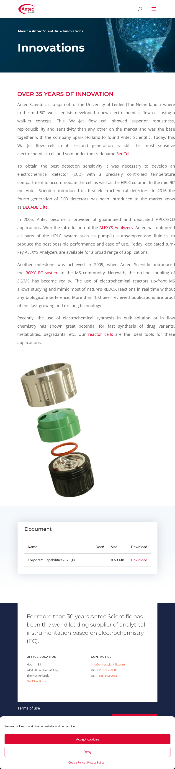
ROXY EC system (42, 272)
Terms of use (29, 708)
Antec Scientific (45, 31)
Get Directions (36, 681)
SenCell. (124, 153)
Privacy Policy (95, 762)
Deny (87, 751)
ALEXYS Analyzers (116, 227)
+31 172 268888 (107, 670)
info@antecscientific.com (108, 664)
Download (139, 560)
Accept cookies (87, 739)
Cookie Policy (76, 762)
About (23, 31)
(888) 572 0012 (107, 675)
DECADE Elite (35, 207)
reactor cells (100, 334)
